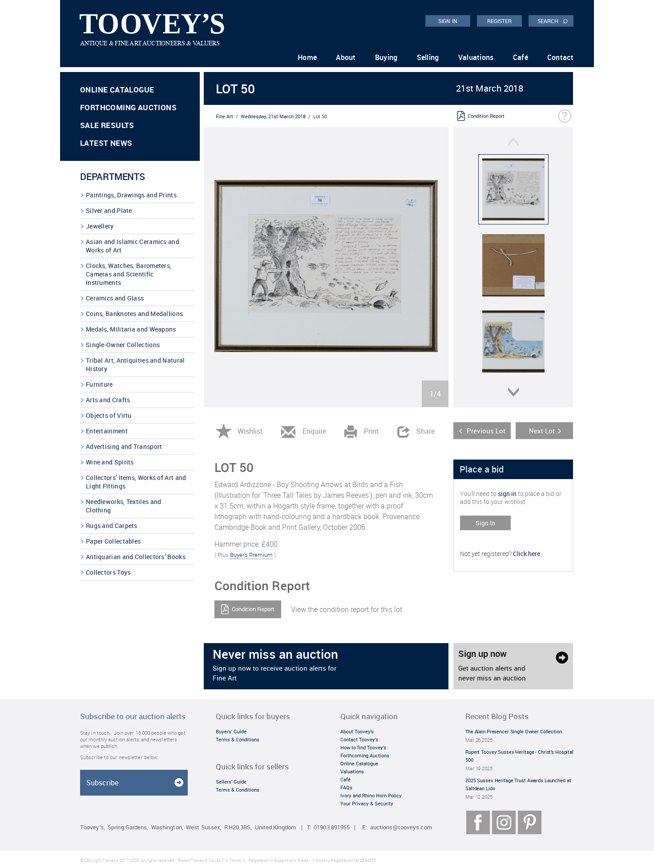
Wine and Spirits (110, 462)
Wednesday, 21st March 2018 (273, 116)
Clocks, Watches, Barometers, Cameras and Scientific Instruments (128, 274)
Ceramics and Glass (115, 298)
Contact (560, 57)
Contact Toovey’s (359, 739)
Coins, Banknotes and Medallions (134, 313)
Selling (428, 57)
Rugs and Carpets (111, 525)
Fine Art (224, 116)
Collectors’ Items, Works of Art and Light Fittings (136, 481)
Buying (386, 57)
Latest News (106, 143)
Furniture (99, 384)
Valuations (476, 57)
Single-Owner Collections (123, 344)
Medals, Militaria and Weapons (131, 329)
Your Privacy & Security (366, 803)
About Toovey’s (357, 731)
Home (307, 57)
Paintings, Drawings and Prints (131, 195)
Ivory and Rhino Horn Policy (371, 795)
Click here (526, 553)
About (346, 57)
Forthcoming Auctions (128, 107)
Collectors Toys (108, 572)
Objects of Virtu (109, 415)
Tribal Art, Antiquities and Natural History (135, 364)
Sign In (485, 523)
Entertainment (107, 431)
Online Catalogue (117, 89)
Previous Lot (486, 430)
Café (520, 57)
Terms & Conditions (237, 739)
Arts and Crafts (108, 400)
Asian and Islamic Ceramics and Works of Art (132, 245)
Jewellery (100, 226)
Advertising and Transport (124, 446)
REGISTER (499, 20)
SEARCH (552, 20)
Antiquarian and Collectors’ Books (136, 556)
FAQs (346, 787)
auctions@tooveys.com (401, 827)
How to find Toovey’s (363, 747)
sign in (507, 493)
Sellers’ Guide (231, 781)
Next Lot (542, 430)
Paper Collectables (113, 541)
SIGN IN (447, 20)
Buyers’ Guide (231, 731)
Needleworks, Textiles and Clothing (123, 505)
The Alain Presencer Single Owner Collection (513, 731)
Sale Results (107, 125)
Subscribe (102, 783)
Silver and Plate (109, 210)
